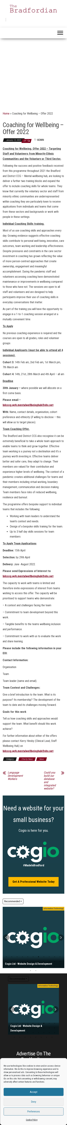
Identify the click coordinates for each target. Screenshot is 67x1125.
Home (6, 113)
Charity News (27, 759)
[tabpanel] (33, 937)
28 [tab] (33, 966)
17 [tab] (33, 961)
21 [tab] (54, 961)
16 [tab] (27, 961)
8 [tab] (44, 957)
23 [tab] (33, 1032)
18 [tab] (38, 961)
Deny (33, 1101)
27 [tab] (27, 966)
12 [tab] (22, 1028)
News (41, 759)
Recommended (12, 901)
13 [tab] (11, 961)
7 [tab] (38, 957)
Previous (6, 937)
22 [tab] (27, 1032)
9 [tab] (49, 957)
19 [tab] (44, 961)
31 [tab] (49, 966)
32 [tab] (54, 966)
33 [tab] (41, 1037)
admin (40, 139)
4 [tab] (22, 957)
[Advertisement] (33, 73)
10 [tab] (54, 957)
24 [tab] (11, 966)
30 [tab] (44, 966)
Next (60, 937)
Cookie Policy (32, 1120)
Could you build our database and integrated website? (50, 780)
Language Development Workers (15, 776)
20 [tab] (49, 961)
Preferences (33, 1111)
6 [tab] (33, 957)
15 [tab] (22, 961)
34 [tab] (30, 971)
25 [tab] (17, 966)
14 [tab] (17, 961)
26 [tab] (22, 966)
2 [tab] (11, 957)
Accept (33, 1092)
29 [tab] (38, 966)
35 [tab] (35, 971)
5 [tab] (27, 957)
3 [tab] (17, 957)
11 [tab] (17, 1028)
